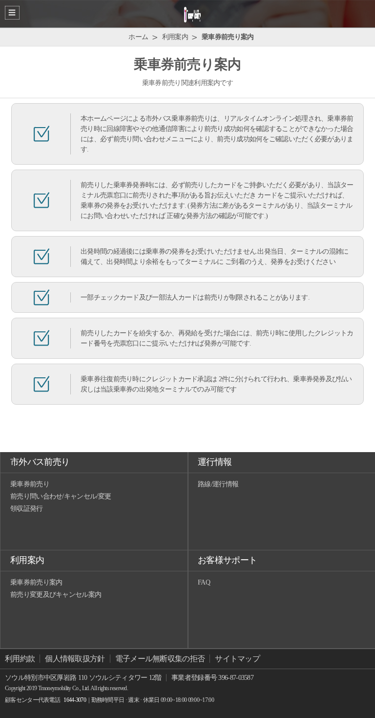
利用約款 (20, 658)
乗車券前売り (29, 484)
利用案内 (27, 560)
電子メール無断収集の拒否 (160, 658)
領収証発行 (26, 508)
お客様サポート (227, 560)
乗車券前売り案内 (36, 582)
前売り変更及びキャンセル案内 (55, 594)
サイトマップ (237, 658)
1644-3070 (74, 699)
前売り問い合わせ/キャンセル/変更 (60, 496)
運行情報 (214, 462)
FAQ (204, 582)
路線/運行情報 (218, 484)
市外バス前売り (39, 462)
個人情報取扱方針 (74, 658)
